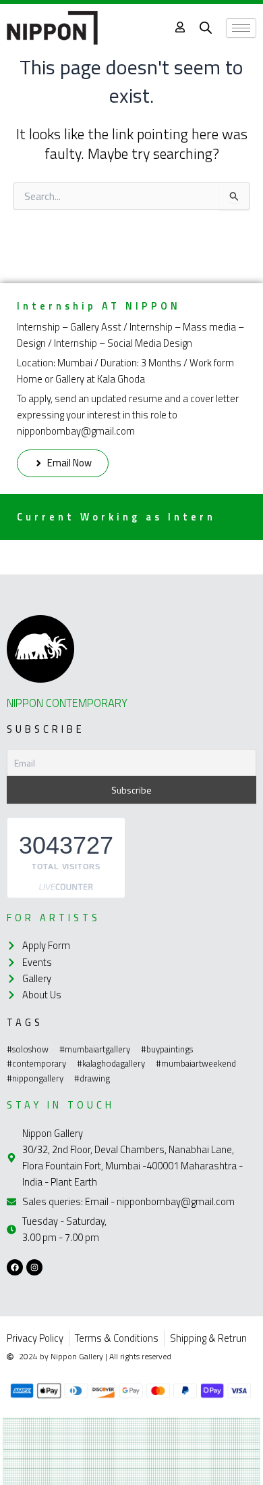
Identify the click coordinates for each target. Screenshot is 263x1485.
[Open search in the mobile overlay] (205, 28)
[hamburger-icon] (241, 28)
